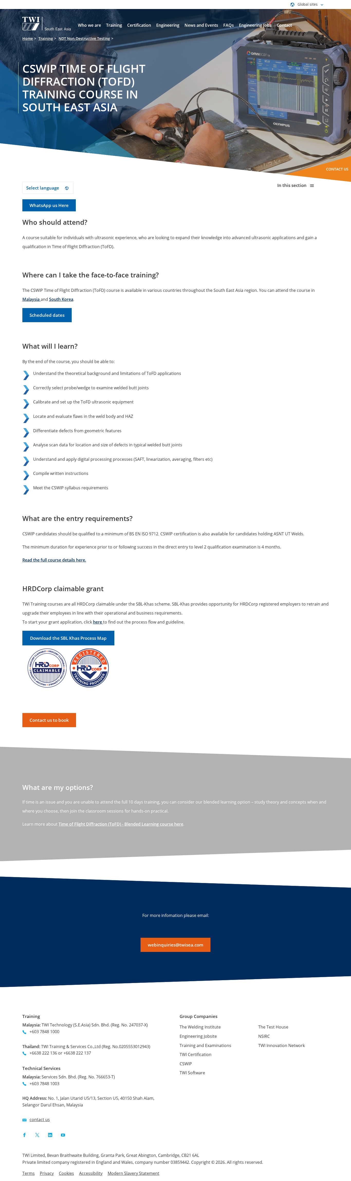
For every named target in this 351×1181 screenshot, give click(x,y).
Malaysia (31, 299)
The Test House (273, 1027)
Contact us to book (49, 720)
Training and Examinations (205, 1045)
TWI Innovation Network (281, 1045)
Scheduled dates (47, 315)
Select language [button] (43, 188)
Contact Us (337, 169)
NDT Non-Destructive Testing (84, 38)
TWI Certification (195, 1054)
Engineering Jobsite (198, 1036)
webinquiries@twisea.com (175, 945)
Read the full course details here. (54, 560)
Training (46, 38)
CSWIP (186, 1064)
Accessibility (91, 1173)
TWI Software (192, 1073)
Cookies (66, 1173)
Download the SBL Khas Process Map (68, 638)
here (98, 622)
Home (27, 38)
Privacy (47, 1173)
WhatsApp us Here (49, 205)
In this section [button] (292, 185)
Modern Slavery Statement (133, 1173)
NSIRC (264, 1036)
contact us (40, 1119)
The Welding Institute (200, 1027)
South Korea (61, 299)
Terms (28, 1173)
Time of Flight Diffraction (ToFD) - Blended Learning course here (121, 824)
